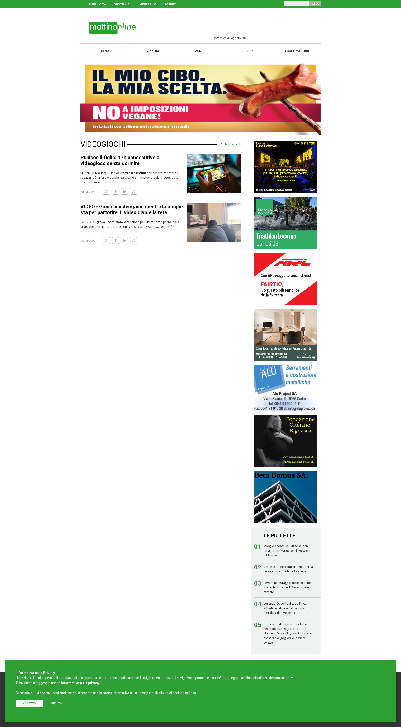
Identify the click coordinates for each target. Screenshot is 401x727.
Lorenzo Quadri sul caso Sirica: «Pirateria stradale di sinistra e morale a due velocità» (286, 608)
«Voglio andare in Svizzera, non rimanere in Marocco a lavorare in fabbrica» (287, 550)
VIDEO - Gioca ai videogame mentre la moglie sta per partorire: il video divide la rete (131, 209)
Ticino (104, 51)
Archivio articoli (231, 144)
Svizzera (152, 51)
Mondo (200, 51)
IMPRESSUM (147, 4)
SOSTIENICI (122, 4)
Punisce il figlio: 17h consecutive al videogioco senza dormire (120, 160)
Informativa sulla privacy (80, 683)
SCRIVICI (170, 4)
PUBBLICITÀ (97, 4)
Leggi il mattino (296, 51)
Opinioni (247, 51)
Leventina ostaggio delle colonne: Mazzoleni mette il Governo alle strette (287, 587)
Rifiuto (56, 703)
